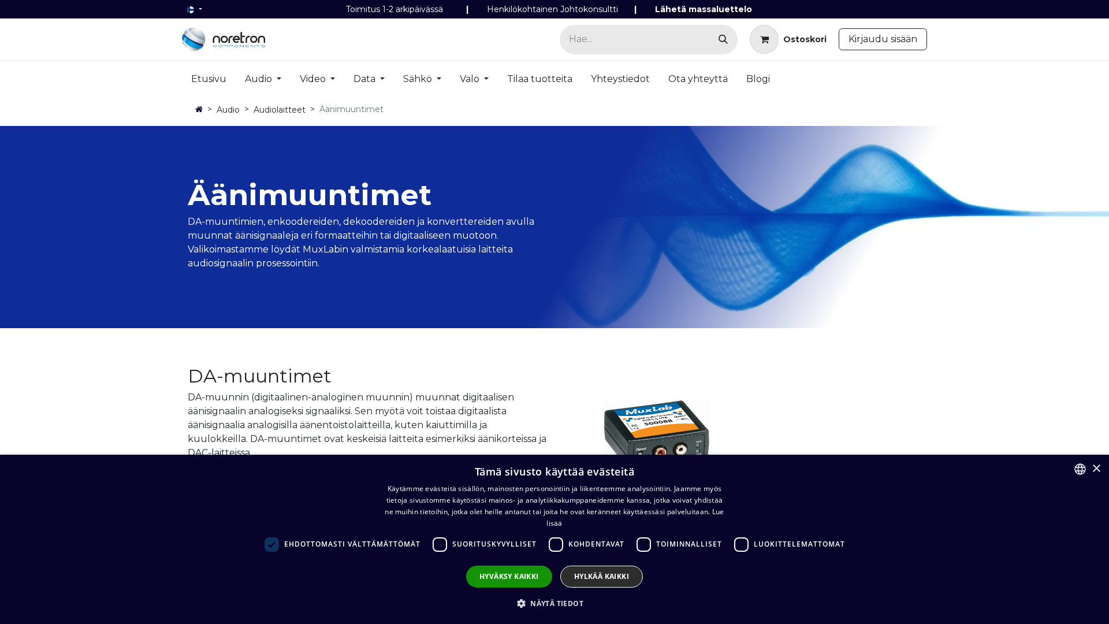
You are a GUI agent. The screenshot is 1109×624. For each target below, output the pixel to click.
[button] (554, 603)
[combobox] (1080, 469)
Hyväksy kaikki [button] (509, 576)
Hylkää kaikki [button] (601, 576)
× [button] (1096, 469)
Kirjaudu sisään (883, 39)
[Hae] (723, 39)
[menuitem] (208, 81)
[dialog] (554, 539)
